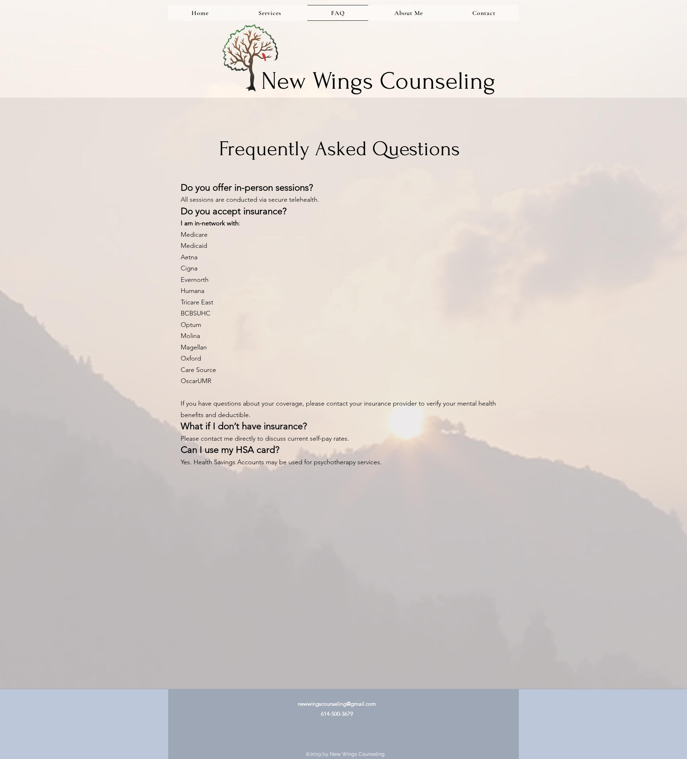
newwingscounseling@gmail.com (337, 703)
